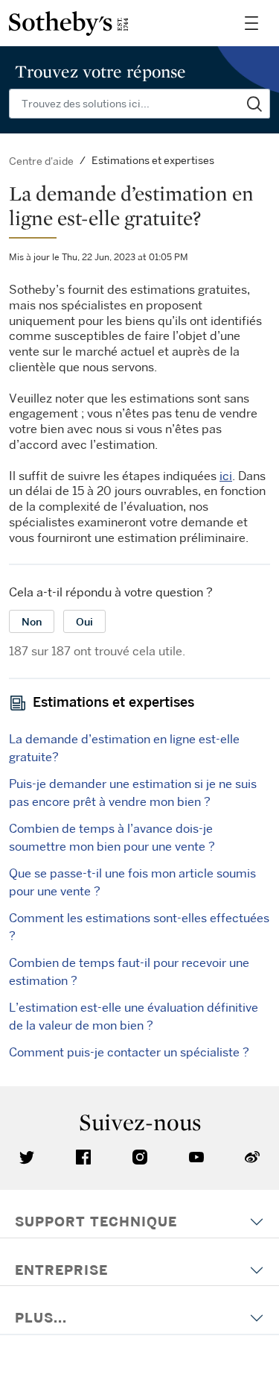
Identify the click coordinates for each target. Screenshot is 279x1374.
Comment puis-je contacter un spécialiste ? (129, 1051)
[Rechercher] (255, 104)
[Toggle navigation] (251, 23)
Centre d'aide (41, 160)
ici (225, 475)
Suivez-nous (140, 1122)
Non (32, 621)
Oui (84, 621)
